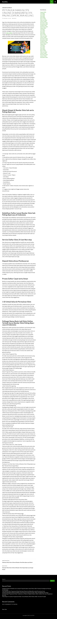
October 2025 (43, 25)
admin (14, 18)
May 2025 (42, 32)
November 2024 (44, 40)
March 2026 (43, 18)
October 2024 (43, 41)
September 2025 (44, 26)
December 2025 (44, 22)
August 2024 (43, 44)
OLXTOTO (32, 615)
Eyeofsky (5, 2)
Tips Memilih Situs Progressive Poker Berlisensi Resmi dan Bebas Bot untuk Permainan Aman (23, 591)
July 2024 (42, 45)
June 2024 (42, 46)
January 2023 (43, 56)
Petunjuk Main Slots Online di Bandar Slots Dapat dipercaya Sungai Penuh (17, 567)
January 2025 (43, 37)
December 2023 (44, 54)
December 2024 (44, 38)
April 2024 (42, 49)
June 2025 (42, 30)
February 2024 (43, 52)
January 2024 (43, 53)
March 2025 (43, 34)
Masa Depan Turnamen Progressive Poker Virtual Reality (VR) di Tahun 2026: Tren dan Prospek (24, 596)
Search (3, 579)
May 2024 (42, 48)
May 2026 (42, 16)
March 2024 (43, 50)
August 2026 (43, 12)
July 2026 (42, 13)
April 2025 (42, 33)
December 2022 (44, 57)
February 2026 (43, 20)
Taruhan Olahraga (7, 7)
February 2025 (43, 36)
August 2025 (43, 28)
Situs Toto (4, 609)
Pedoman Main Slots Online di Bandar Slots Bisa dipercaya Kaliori (17, 561)
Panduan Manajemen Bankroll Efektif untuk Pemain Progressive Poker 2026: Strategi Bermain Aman (25, 592)
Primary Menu (55, 2)
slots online (9, 33)
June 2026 (42, 14)
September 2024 (44, 42)
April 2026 (42, 17)
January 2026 (43, 21)
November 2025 (44, 24)
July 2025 (42, 29)
